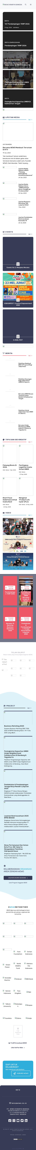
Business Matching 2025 (14, 726)
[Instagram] (14, 1120)
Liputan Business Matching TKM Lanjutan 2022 (24, 203)
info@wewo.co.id (19, 1103)
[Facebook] (10, 1120)
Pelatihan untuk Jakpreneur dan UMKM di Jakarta (25, 412)
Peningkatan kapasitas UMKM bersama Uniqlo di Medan (17, 83)
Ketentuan (18, 1134)
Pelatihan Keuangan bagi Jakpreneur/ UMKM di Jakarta (25, 380)
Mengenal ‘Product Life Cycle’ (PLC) (24, 500)
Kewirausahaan (15, 42)
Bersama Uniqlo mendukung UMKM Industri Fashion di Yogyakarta (24, 427)
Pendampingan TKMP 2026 (15, 46)
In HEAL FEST (18, 340)
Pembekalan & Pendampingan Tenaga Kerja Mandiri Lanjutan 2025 (26, 629)
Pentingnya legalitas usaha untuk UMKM (25, 467)
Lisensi (24, 1134)
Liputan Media (7, 144)
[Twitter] (22, 1120)
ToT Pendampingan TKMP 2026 (17, 24)
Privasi (12, 1134)
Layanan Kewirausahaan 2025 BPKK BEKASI (16, 817)
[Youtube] (18, 1120)
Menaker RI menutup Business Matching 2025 (10, 627)
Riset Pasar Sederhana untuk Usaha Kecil (10, 500)
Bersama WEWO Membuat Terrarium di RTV (17, 149)
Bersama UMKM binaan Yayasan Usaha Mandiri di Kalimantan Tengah (25, 396)
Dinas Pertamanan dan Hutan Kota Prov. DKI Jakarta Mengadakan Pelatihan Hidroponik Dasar (16, 848)
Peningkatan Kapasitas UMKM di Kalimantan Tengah (18, 103)
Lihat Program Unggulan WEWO (18, 883)
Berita (7, 21)
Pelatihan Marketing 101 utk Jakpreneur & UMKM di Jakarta (17, 64)
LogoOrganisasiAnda (18, 1032)
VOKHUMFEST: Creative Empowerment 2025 (18, 304)
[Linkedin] (26, 1120)
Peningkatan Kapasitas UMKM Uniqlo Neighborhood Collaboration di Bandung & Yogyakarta (16, 754)
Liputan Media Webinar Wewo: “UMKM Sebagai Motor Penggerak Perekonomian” (24, 188)
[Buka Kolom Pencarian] (25, 4)
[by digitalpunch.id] (23, 1148)
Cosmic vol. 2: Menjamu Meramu (18, 267)
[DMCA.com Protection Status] (18, 1139)
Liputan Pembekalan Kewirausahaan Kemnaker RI (25, 218)
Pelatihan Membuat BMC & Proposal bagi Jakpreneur (25, 365)
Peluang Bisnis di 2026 (10, 466)
